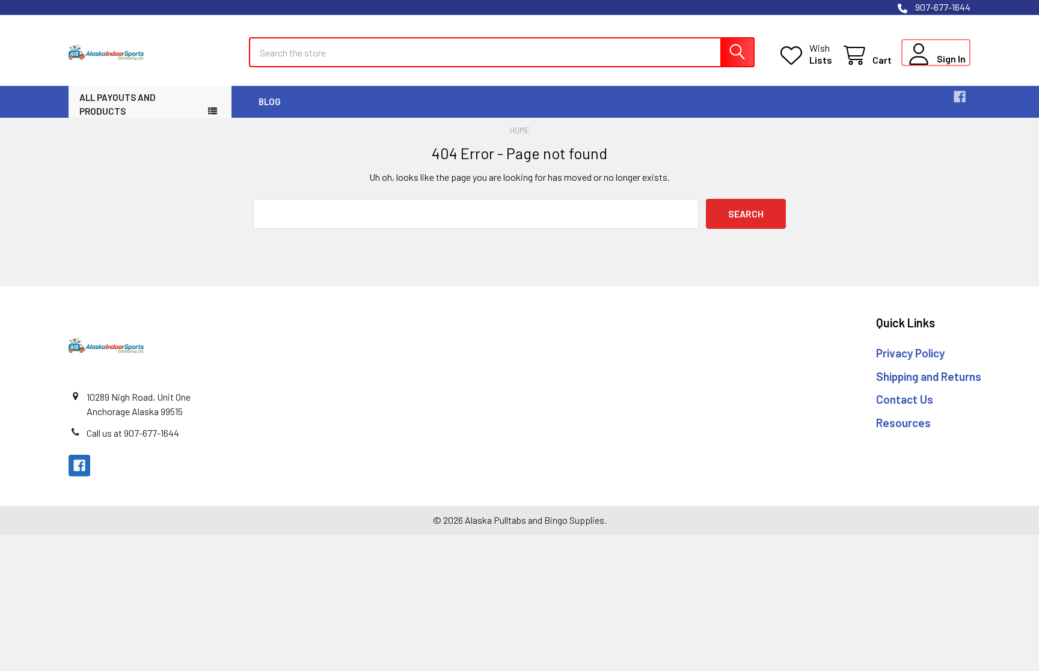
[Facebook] (959, 97)
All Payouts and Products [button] (117, 104)
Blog (270, 101)
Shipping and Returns (928, 376)
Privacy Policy (910, 353)
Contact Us (904, 399)
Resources (903, 423)
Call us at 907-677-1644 (133, 433)
